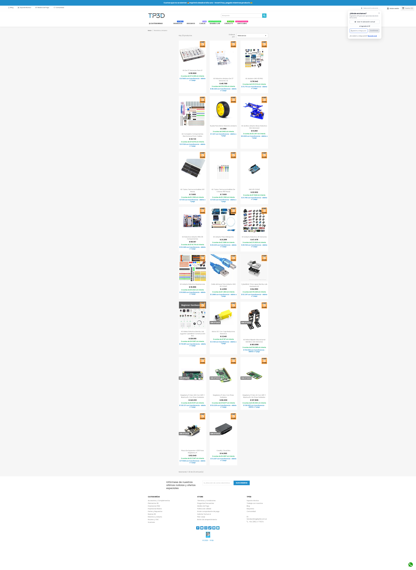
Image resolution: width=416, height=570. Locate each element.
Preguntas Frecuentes (205, 503)
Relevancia (252, 35)
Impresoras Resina (155, 509)
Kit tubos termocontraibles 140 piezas (192, 190)
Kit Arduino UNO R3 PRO (254, 78)
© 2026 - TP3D (208, 540)
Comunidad (60, 7)
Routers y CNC (153, 519)
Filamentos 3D (153, 503)
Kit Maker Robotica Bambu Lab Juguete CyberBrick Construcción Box (192, 333)
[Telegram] (217, 527)
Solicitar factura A (204, 514)
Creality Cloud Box (223, 450)
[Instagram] (205, 527)
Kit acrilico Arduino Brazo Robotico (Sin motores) (254, 127)
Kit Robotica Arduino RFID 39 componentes (192, 238)
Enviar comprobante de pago (208, 511)
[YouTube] (201, 527)
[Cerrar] (379, 13)
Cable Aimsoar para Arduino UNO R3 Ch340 (223, 285)
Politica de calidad (204, 509)
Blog (11, 7)
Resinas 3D (152, 514)
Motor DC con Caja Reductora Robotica (223, 332)
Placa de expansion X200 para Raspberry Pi (192, 451)
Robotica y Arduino (155, 517)
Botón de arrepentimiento (207, 519)
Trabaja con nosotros (255, 503)
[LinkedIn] (213, 527)
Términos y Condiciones (206, 500)
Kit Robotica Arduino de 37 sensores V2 (223, 79)
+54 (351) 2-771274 (256, 522)
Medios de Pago (43, 7)
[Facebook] (197, 527)
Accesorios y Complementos (159, 500)
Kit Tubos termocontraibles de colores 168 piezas (223, 190)
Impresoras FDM (154, 506)
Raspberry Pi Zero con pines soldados (223, 396)
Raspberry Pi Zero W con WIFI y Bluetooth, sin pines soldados (254, 396)
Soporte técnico (25, 7)
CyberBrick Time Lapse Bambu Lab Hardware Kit (254, 285)
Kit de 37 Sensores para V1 (192, 70)
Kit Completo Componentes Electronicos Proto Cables (192, 135)
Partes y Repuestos (155, 511)
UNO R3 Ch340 (254, 189)
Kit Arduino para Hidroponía (223, 237)
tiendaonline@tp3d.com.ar (257, 519)
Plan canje (201, 517)
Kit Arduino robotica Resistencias (192, 284)
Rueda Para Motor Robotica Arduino (223, 126)
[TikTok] (209, 527)
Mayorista (250, 509)
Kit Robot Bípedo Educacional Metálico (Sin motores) (254, 341)
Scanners (151, 522)
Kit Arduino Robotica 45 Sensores (254, 237)
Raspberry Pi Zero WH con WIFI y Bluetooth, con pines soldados (192, 396)
